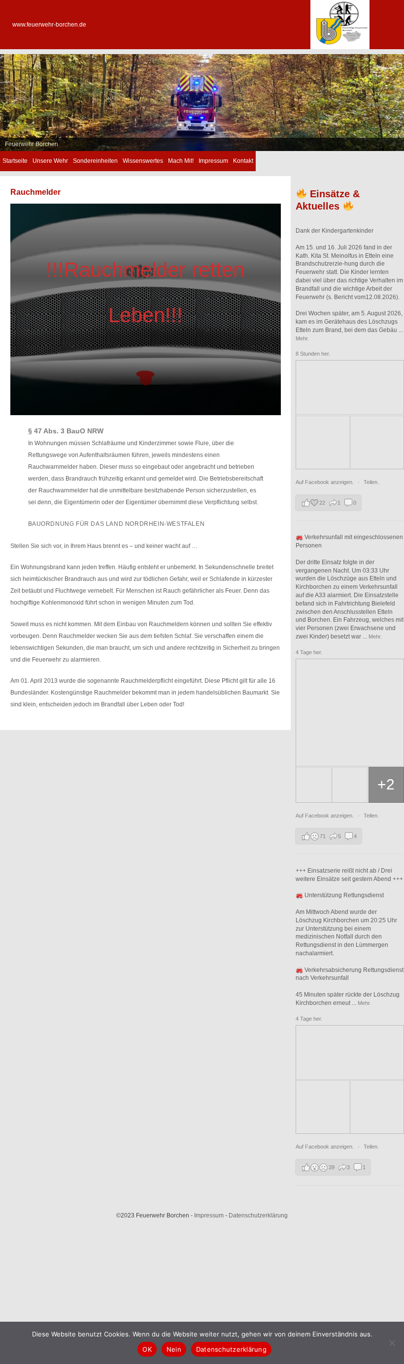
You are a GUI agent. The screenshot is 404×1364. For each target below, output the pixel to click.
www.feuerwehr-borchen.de (49, 25)
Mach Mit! (181, 161)
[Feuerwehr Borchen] (340, 47)
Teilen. (371, 482)
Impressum (213, 161)
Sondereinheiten (95, 161)
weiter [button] (391, 99)
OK (147, 1349)
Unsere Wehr (50, 161)
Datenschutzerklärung (258, 1215)
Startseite (15, 161)
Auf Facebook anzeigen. (325, 482)
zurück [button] (12, 99)
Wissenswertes (143, 161)
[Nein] (392, 1343)
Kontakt (243, 161)
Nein (174, 1349)
